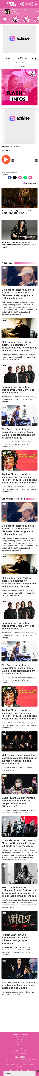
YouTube (19, 1044)
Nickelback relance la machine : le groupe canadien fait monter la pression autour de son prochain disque (20, 759)
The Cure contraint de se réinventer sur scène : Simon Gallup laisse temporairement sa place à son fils (18, 433)
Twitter (19, 1039)
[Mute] (37, 11)
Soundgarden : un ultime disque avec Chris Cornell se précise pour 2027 (18, 390)
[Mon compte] (36, 4)
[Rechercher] (31, 4)
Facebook (19, 1037)
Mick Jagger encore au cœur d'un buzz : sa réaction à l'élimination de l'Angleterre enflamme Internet (18, 294)
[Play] (3, 11)
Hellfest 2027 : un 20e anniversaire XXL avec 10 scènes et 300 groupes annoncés (16, 939)
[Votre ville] (22, 4)
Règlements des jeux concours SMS (19, 1062)
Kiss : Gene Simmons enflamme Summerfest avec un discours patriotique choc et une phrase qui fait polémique (19, 891)
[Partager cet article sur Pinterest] (19, 179)
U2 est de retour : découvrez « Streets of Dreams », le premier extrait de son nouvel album (19, 843)
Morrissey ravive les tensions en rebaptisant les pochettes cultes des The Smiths (18, 985)
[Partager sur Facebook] (9, 179)
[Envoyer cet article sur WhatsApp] (24, 179)
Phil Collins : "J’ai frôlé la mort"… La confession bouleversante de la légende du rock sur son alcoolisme (19, 346)
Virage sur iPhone (19, 1051)
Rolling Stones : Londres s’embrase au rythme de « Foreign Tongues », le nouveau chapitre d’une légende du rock (19, 478)
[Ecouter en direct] (27, 4)
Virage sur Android (19, 1053)
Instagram (19, 1042)
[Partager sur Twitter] (14, 179)
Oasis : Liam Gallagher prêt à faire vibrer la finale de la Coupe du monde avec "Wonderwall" (18, 802)
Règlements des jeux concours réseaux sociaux (19, 1059)
